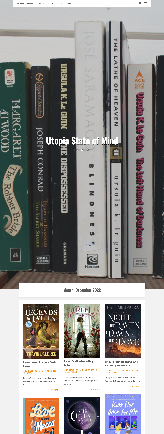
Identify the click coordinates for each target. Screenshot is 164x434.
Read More (54, 390)
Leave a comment (73, 372)
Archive (70, 3)
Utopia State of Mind (82, 140)
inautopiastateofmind (48, 371)
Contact (50, 3)
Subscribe (40, 3)
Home (22, 3)
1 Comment (29, 373)
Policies (59, 3)
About (29, 3)
